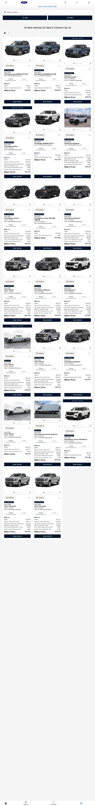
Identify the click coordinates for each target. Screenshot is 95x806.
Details (24, 79)
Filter (71, 18)
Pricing (11, 79)
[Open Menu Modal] (6, 2)
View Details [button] (17, 102)
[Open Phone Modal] (77, 2)
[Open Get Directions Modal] (65, 2)
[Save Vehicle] (29, 66)
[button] (30, 60)
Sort (26, 18)
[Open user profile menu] (89, 2)
